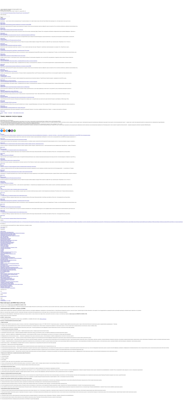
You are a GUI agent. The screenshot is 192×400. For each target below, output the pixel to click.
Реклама (17, 12)
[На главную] (0, 218)
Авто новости (128, 221)
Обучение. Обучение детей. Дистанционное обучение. (9, 263)
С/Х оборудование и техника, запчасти (7, 283)
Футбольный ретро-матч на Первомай (6, 155)
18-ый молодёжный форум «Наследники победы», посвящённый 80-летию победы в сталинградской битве (18, 60)
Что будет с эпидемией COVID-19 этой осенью (8, 102)
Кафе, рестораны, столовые (5, 277)
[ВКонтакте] (1, 131)
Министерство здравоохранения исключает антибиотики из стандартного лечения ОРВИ (15, 24)
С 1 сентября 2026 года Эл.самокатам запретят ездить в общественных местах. (13, 149)
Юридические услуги (4, 264)
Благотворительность (57, 221)
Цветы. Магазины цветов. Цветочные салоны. (8, 269)
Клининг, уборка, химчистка (5, 260)
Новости (14, 12)
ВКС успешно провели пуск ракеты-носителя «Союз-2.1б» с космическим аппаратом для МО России (17, 34)
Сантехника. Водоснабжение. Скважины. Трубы (8, 247)
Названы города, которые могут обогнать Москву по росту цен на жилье (12, 55)
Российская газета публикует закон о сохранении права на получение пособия (13, 189)
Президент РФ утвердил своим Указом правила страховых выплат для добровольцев (14, 86)
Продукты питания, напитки (5, 239)
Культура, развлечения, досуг (5, 256)
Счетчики (2, 250)
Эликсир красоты (99, 221)
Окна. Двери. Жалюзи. (4, 236)
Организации (10, 12)
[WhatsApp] (14, 131)
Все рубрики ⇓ (3, 223)
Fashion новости (134, 221)
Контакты (26, 12)
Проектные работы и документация (6, 286)
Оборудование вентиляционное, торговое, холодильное (9, 235)
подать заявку (2, 227)
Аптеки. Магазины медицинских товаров (7, 278)
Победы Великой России (122, 221)
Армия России (33, 221)
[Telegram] (7, 131)
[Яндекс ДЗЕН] (28, 12)
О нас (1, 12)
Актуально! (10, 112)
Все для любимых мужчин (4, 271)
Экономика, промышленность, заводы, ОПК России (44, 221)
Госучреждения (3, 280)
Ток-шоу (20, 12)
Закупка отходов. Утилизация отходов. (7, 232)
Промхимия (2, 254)
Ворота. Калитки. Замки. (4, 237)
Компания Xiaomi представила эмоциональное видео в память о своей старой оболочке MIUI (16, 171)
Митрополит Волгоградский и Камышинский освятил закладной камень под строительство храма (17, 97)
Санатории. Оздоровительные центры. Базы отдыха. (9, 276)
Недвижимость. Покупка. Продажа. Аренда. (8, 234)
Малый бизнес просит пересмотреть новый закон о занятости (10, 45)
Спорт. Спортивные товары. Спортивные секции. (9, 274)
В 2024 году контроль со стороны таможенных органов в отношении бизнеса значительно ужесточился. (18, 166)
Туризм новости (26, 221)
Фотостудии (2, 272)
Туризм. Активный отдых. (4, 255)
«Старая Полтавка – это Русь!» (5, 76)
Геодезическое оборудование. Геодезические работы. (9, 281)
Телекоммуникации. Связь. (5, 261)
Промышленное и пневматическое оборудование (8, 240)
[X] (9, 131)
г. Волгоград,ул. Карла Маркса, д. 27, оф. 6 (5, 300)
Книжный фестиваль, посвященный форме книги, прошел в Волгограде (12, 107)
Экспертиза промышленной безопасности (7, 257)
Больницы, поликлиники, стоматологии (7, 279)
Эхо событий (87, 221)
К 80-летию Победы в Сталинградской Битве (175, 221)
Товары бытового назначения (5, 243)
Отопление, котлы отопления (5, 248)
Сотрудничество (5, 12)
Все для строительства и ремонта (6, 285)
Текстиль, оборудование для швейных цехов (8, 253)
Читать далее (2, 22)
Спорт (148, 221)
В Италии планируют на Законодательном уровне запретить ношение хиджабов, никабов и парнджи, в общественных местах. (22, 143)
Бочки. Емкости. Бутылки (4, 266)
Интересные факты (164, 221)
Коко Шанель (2, 19)
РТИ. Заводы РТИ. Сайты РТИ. (5, 241)
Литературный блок (140, 221)
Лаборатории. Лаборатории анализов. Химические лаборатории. (11, 268)
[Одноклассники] (4, 131)
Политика (16, 221)
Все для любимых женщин (5, 270)
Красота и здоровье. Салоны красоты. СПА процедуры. (9, 273)
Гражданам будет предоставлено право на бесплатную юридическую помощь (13, 139)
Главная (1, 112)
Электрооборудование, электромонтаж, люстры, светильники (11, 258)
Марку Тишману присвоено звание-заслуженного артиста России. (11, 29)
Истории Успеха (72, 221)
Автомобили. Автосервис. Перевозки (6, 282)
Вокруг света (82, 221)
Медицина (145, 221)
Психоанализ (67, 221)
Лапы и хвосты (3, 231)
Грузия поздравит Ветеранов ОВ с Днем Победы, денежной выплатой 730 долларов (14, 50)
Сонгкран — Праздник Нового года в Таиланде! (8, 71)
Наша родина (63, 221)
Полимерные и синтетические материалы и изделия (9, 267)
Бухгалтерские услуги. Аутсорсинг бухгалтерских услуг (10, 265)
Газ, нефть (2, 249)
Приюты (1, 262)
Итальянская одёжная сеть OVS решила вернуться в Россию (10, 177)
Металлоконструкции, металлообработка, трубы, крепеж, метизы (11, 284)
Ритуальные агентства (4, 259)
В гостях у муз (20, 221)
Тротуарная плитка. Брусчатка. (5, 238)
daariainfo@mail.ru (3, 296)
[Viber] (12, 131)
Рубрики (5, 112)
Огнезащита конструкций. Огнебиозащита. (7, 287)
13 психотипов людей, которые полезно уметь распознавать (10, 206)
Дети (30, 221)
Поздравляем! (12, 221)
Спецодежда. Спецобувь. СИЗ (5, 252)
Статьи (23, 12)
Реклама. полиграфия (4, 244)
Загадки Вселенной (92, 221)
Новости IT (151, 221)
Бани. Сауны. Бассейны (4, 275)
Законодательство (7, 221)
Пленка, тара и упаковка (4, 245)
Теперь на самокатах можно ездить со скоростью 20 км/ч (10, 160)
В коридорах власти (109, 221)
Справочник (11, 218)
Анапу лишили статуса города (18, 112)
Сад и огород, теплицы (4, 246)
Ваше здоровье (77, 221)
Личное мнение (115, 221)
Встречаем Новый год (157, 221)
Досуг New (104, 221)
